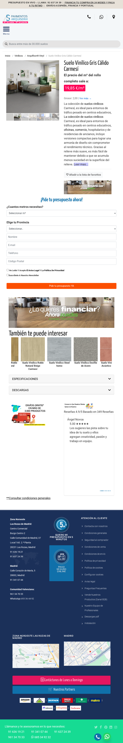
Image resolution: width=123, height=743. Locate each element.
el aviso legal (32, 270)
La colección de (74, 116)
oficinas (69, 129)
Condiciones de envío (95, 554)
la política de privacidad (52, 270)
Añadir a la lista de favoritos (85, 174)
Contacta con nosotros (96, 526)
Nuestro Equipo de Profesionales (94, 608)
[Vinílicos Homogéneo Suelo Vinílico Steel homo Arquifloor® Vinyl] (34, 349)
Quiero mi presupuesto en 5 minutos (61, 537)
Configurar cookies (94, 574)
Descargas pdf (92, 616)
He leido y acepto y (36, 270)
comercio (81, 129)
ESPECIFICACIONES (25, 379)
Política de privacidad (95, 561)
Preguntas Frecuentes (96, 588)
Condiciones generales (96, 533)
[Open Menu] (6, 31)
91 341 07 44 (39, 731)
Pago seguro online (61, 569)
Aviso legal (90, 581)
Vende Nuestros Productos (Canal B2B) (96, 597)
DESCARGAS (20, 390)
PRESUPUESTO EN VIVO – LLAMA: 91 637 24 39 (34, 2)
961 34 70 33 (16, 737)
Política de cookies (94, 567)
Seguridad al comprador (96, 540)
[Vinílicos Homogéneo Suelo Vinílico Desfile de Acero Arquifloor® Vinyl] (60, 349)
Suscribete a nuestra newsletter (24, 275)
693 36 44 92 (27, 598)
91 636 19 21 (16, 731)
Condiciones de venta (95, 547)
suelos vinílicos (93, 103)
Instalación (90, 623)
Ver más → (85, 98)
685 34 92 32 (42, 737)
